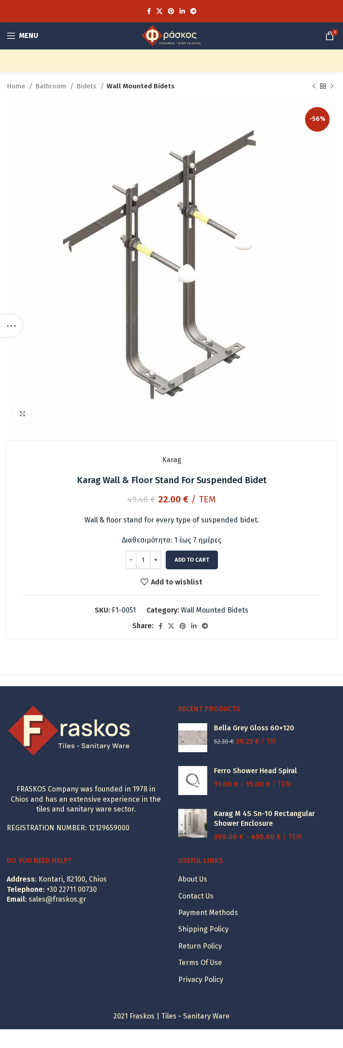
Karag (171, 460)
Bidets (87, 86)
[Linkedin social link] (182, 11)
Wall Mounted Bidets (141, 86)
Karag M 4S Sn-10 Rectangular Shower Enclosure (264, 818)
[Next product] (331, 86)
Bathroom (51, 86)
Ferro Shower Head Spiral (255, 770)
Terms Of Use (200, 962)
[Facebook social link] (149, 11)
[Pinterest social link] (171, 11)
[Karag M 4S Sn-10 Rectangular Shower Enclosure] (192, 825)
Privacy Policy (200, 979)
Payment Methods (208, 912)
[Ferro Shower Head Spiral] (192, 780)
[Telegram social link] (193, 11)
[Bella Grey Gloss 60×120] (192, 737)
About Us (192, 879)
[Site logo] (171, 35)
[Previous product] (314, 86)
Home (17, 86)
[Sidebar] (11, 326)
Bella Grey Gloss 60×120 (254, 728)
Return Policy (200, 946)
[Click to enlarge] (22, 414)
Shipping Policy (203, 929)
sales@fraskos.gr (57, 899)
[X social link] (159, 11)
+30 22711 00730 (71, 889)
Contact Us (195, 896)
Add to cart (192, 559)
